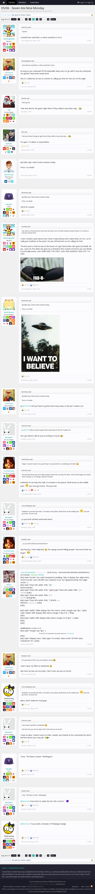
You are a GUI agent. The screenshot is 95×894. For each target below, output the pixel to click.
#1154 (89, 644)
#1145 (89, 175)
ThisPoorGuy (39, 11)
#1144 (89, 150)
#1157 (89, 745)
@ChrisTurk (25, 801)
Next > (53, 19)
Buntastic (9, 437)
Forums (12, 2)
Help (82, 886)
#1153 (89, 561)
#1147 (89, 289)
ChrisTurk (9, 73)
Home (4, 2)
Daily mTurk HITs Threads (18, 11)
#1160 (89, 842)
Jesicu (9, 585)
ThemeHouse (60, 884)
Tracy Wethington (9, 471)
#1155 (89, 674)
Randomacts (9, 312)
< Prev (14, 19)
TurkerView (70, 633)
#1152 (89, 527)
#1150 (89, 439)
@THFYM (27, 406)
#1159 (89, 809)
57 (30, 19)
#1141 (89, 41)
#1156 (89, 708)
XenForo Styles (21, 886)
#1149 (89, 414)
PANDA (41, 574)
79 (48, 19)
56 (26, 19)
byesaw (9, 144)
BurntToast (9, 175)
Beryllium (75, 886)
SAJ (9, 110)
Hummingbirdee (9, 39)
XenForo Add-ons (8, 886)
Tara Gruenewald (27, 572)
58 (33, 19)
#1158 (89, 774)
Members (22, 2)
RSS (92, 886)
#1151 (89, 494)
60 (40, 19)
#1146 (89, 215)
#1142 (89, 87)
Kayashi (9, 204)
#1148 (89, 380)
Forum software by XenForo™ (47, 882)
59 (37, 19)
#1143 (89, 112)
